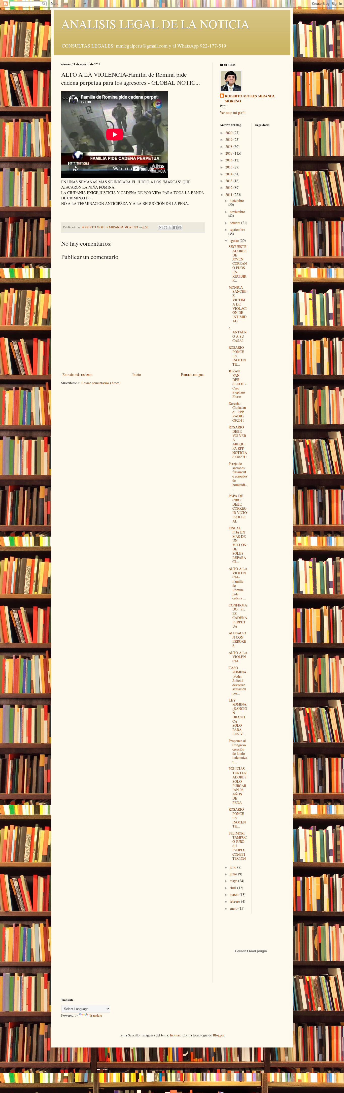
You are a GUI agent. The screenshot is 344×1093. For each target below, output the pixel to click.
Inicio (136, 374)
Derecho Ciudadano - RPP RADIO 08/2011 (237, 412)
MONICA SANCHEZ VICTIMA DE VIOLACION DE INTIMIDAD (238, 304)
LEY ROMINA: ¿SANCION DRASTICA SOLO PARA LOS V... (238, 717)
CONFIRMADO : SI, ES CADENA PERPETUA (238, 616)
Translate (95, 1015)
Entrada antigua (192, 374)
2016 (229, 160)
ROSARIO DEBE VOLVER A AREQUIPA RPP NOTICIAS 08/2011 (238, 442)
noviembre (237, 211)
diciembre (237, 200)
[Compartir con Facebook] (175, 227)
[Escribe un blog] (165, 227)
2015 (229, 167)
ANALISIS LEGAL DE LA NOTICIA (155, 24)
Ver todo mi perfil (233, 112)
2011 (229, 194)
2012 (229, 187)
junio (234, 873)
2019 (229, 139)
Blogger (218, 1035)
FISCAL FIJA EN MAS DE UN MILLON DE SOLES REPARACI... (237, 545)
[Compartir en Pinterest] (179, 227)
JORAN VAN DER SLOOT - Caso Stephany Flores (237, 384)
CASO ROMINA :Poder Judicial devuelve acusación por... (237, 680)
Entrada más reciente (77, 374)
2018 (229, 146)
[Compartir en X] (170, 227)
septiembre (237, 229)
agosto (235, 240)
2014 (229, 173)
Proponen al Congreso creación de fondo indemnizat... (238, 751)
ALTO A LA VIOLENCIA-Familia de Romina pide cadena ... (238, 583)
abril (233, 887)
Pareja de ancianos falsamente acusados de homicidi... (238, 476)
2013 (229, 180)
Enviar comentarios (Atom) (101, 382)
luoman (175, 1035)
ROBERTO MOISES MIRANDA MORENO (250, 98)
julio (233, 867)
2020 (229, 132)
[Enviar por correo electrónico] (160, 227)
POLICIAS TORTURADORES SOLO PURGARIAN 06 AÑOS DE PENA (238, 785)
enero (234, 908)
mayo (234, 880)
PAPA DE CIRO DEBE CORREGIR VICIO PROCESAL (238, 508)
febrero (235, 901)
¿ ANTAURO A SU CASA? (238, 334)
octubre (235, 222)
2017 (229, 153)
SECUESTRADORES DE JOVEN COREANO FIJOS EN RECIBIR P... (238, 263)
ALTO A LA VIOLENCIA (238, 657)
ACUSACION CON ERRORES (237, 639)
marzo (234, 894)
